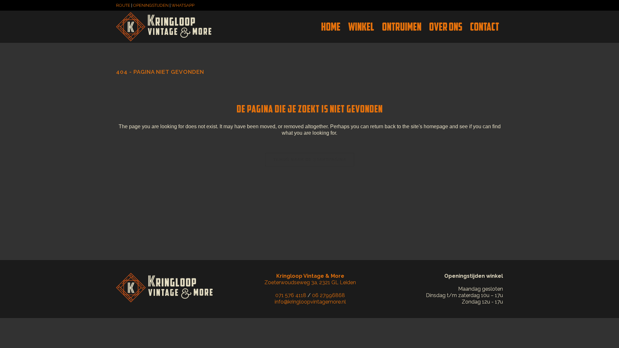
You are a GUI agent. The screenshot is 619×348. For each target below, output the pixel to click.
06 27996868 (328, 295)
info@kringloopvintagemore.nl (310, 302)
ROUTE (123, 5)
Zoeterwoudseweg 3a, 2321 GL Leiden (310, 279)
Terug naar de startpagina (309, 159)
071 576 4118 (290, 295)
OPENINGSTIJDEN (151, 5)
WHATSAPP (183, 5)
